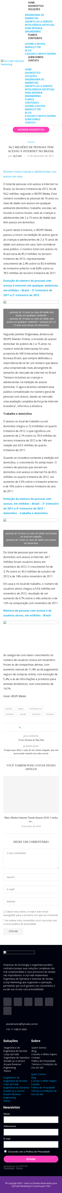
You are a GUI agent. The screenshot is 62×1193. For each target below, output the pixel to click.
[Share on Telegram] (37, 727)
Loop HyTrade (11, 1084)
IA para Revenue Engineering (12, 1066)
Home (31, 2)
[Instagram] (28, 1002)
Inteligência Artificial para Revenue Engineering (40, 28)
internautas (35, 708)
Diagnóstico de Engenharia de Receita (15, 1049)
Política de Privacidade (43, 1087)
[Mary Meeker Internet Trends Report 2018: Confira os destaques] (31, 794)
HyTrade (17, 155)
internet (9, 714)
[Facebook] (39, 1002)
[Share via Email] (40, 727)
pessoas (50, 714)
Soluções (34, 9)
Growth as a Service (38, 21)
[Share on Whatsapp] (34, 727)
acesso (8, 708)
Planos (32, 35)
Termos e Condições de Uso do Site (44, 1066)
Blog (28, 50)
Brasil (21, 708)
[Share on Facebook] (25, 727)
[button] (41, 63)
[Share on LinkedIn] (31, 727)
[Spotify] (7, 1011)
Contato (33, 60)
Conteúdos (35, 38)
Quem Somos (35, 57)
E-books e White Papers (40, 53)
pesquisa (36, 714)
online (23, 714)
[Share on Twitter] (28, 727)
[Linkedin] (7, 1002)
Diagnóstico (36, 6)
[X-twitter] (49, 1002)
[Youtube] (18, 1002)
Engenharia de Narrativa (16, 1087)
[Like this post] (21, 727)
